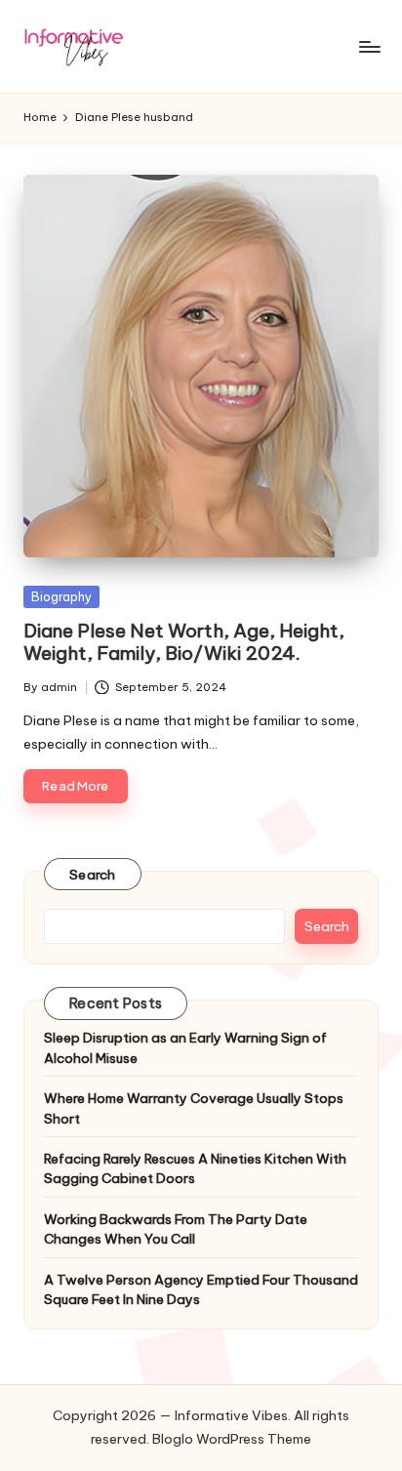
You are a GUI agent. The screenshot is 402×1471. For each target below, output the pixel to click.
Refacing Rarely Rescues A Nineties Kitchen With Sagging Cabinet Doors (195, 1168)
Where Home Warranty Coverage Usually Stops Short (193, 1107)
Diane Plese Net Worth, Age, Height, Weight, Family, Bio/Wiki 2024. (183, 642)
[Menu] (369, 46)
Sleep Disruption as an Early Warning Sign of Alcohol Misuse (185, 1047)
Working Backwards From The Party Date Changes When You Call (175, 1228)
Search (92, 874)
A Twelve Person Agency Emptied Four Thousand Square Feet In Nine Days (201, 1289)
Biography (61, 596)
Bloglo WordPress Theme (231, 1439)
